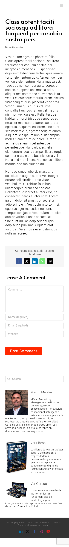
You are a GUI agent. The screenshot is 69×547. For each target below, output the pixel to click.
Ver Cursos (39, 484)
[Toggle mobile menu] (62, 5)
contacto (46, 525)
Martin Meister (15, 47)
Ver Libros (38, 443)
